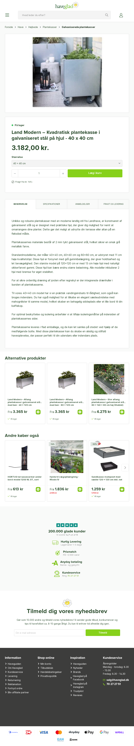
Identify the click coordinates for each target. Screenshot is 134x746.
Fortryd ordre (15, 688)
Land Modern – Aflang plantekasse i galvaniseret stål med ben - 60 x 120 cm (24, 402)
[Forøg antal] (63, 173)
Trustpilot (78, 691)
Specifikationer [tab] (51, 204)
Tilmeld (103, 632)
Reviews (77, 695)
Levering (12, 676)
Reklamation (14, 684)
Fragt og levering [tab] (114, 204)
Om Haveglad (15, 667)
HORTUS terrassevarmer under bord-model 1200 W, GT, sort (25, 478)
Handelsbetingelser (51, 672)
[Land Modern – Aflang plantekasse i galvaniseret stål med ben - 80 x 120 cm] (67, 379)
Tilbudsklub (47, 667)
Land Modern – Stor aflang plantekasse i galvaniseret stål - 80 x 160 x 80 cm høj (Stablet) (109, 402)
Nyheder (78, 667)
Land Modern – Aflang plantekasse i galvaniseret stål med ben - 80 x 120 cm (66, 402)
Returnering (14, 680)
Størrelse (17, 157)
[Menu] (8, 15)
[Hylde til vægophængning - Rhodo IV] (67, 456)
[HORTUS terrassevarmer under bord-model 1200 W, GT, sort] (25, 456)
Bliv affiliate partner (18, 692)
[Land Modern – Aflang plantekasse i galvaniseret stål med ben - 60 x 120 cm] (25, 379)
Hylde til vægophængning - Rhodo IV (64, 478)
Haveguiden (14, 663)
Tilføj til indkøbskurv (122, 489)
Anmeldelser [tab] (82, 204)
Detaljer (38, 412)
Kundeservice (15, 672)
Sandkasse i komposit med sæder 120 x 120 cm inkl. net (107, 478)
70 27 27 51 (73, 575)
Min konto (46, 663)
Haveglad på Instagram (80, 685)
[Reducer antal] (15, 173)
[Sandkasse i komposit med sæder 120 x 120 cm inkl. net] (109, 456)
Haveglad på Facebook (80, 678)
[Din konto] (121, 15)
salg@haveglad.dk (118, 680)
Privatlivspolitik (49, 676)
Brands (77, 672)
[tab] (20, 204)
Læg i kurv (95, 173)
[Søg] (107, 15)
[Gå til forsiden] (67, 5)
